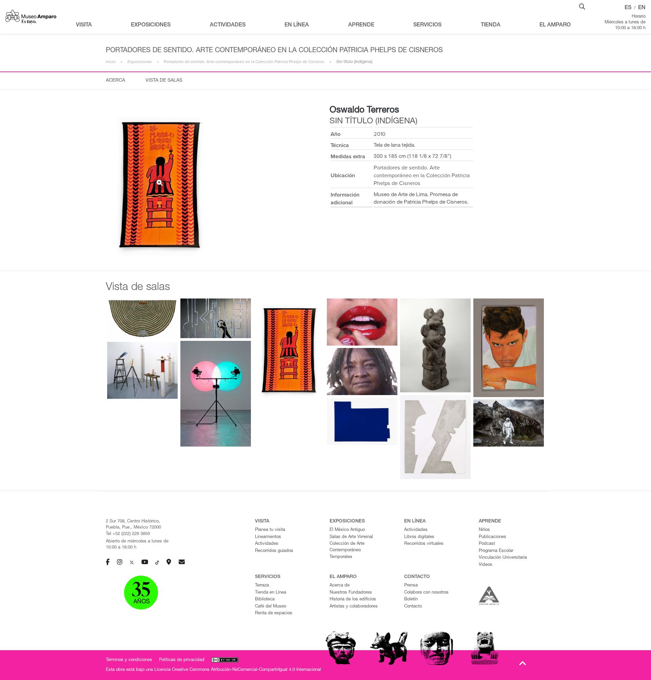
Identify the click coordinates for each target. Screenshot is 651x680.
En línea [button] (296, 25)
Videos (485, 565)
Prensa (411, 585)
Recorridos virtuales (423, 544)
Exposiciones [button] (151, 25)
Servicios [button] (427, 25)
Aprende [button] (361, 25)
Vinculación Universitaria (503, 558)
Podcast (487, 544)
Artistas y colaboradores (354, 606)
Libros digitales (419, 537)
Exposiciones (139, 61)
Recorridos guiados (274, 551)
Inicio (111, 61)
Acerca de (340, 585)
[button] (582, 6)
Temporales (341, 557)
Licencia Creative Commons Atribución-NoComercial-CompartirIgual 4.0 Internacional (237, 670)
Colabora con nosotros (426, 593)
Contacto (413, 606)
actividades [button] (227, 25)
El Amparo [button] (555, 25)
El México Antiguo (347, 530)
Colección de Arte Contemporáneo (347, 547)
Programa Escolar (496, 551)
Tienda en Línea (270, 593)
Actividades (266, 544)
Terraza (262, 585)
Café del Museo (270, 606)
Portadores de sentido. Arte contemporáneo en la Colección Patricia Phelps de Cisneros (244, 61)
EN (642, 8)
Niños (484, 530)
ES (628, 8)
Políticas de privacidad (181, 660)
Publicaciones (492, 537)
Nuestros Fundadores (351, 593)
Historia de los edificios (353, 599)
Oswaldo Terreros (364, 110)
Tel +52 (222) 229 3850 (128, 534)
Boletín (411, 599)
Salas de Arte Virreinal (351, 537)
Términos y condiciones (129, 660)
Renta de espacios (273, 613)
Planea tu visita (270, 530)
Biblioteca (265, 599)
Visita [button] (84, 25)
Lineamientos (268, 537)
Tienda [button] (490, 25)
